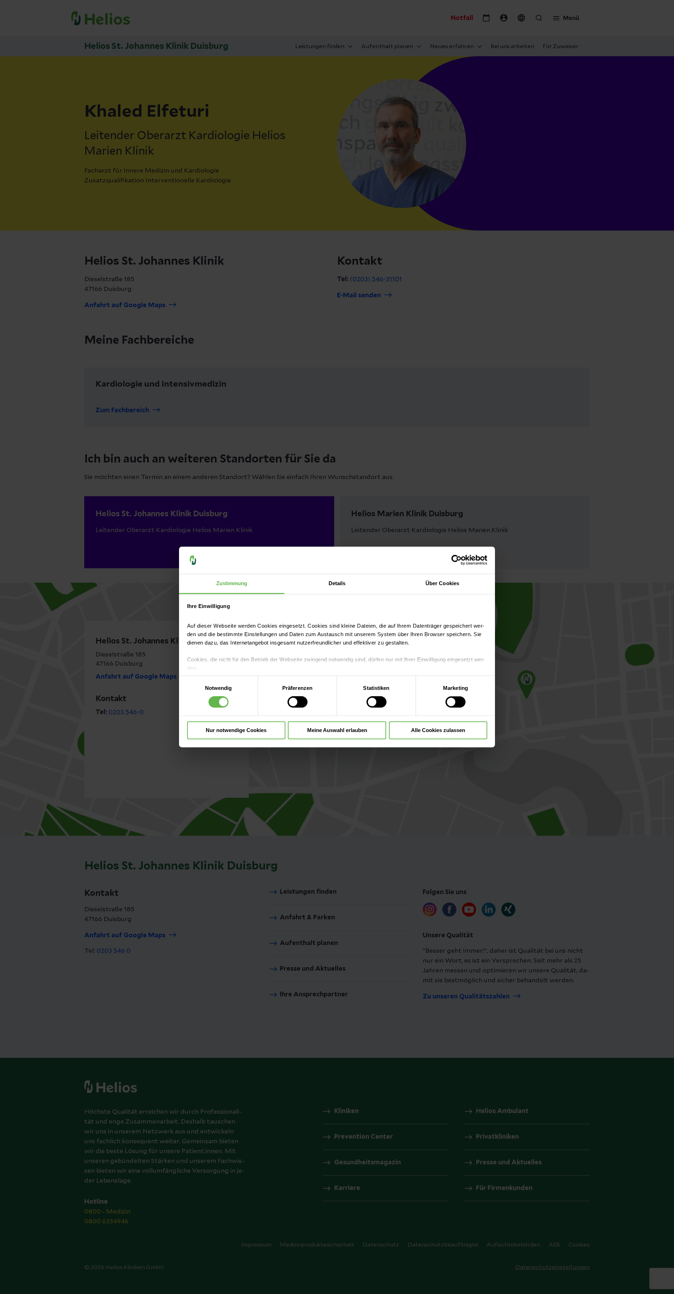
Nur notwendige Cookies (236, 730)
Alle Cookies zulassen (438, 730)
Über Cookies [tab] (442, 583)
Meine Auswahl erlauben (337, 730)
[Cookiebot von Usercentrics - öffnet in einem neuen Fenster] (456, 560)
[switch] (298, 702)
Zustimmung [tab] (231, 583)
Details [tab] (337, 583)
